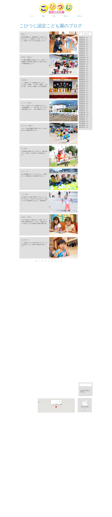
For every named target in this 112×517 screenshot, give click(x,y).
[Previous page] (39, 261)
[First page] (35, 261)
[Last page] (61, 261)
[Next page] (58, 261)
